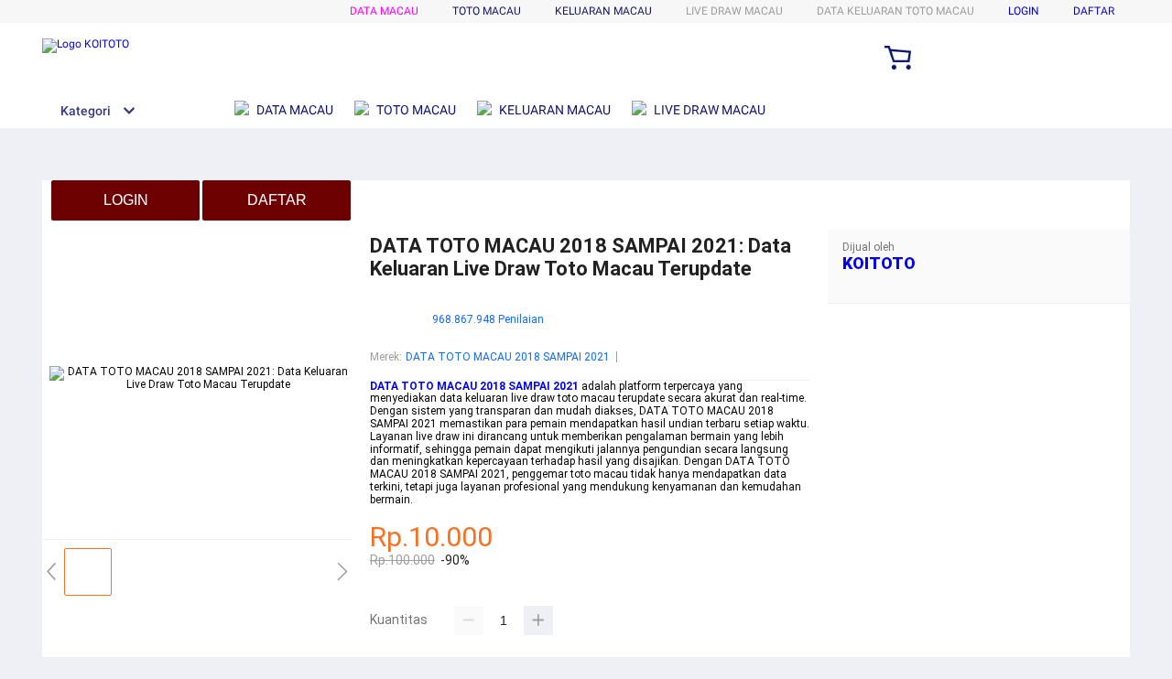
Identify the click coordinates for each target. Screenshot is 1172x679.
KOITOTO (879, 263)
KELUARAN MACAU (603, 11)
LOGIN (1023, 11)
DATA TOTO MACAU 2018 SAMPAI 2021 (508, 356)
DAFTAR (1093, 11)
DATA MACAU (384, 11)
